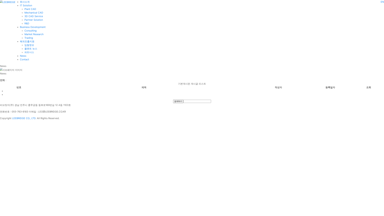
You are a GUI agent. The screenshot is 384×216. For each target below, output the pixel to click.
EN (382, 1)
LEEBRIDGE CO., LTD (24, 118)
